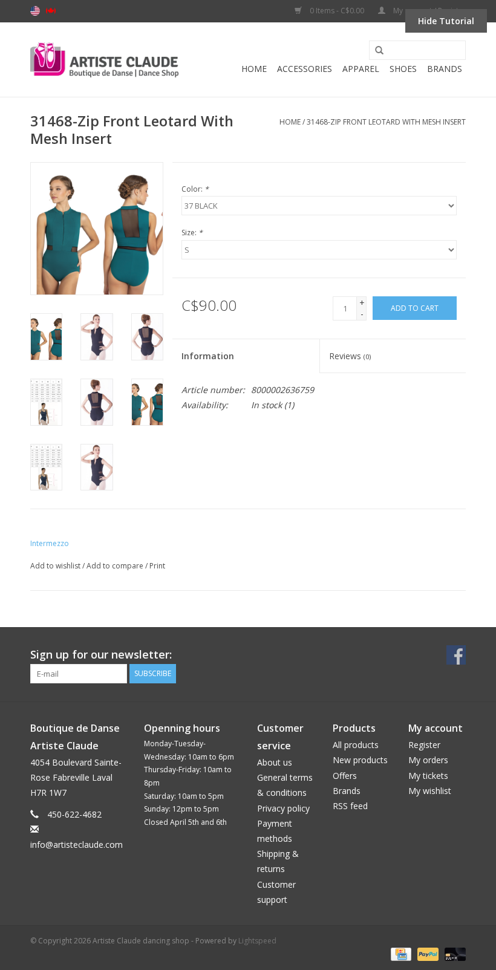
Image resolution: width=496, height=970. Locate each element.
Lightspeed (257, 941)
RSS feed (350, 806)
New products (360, 760)
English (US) (35, 11)
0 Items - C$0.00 (337, 10)
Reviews (350, 356)
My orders (428, 760)
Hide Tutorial (446, 21)
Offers (345, 775)
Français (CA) (51, 11)
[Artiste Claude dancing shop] (104, 59)
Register (424, 744)
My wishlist (429, 790)
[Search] (375, 51)
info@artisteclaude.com (76, 844)
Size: (192, 232)
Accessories (304, 68)
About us (274, 762)
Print (157, 566)
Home (254, 68)
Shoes (403, 68)
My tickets (428, 775)
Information (207, 356)
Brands (444, 68)
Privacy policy (283, 808)
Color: (195, 189)
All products (356, 744)
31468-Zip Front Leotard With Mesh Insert (386, 122)
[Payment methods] (400, 953)
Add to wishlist (55, 566)
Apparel (360, 68)
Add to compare (115, 566)
